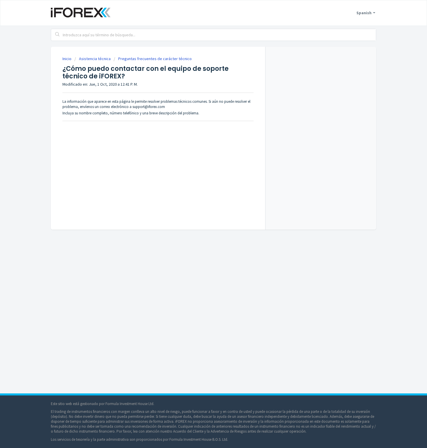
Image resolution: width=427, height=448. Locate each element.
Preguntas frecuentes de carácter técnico (155, 58)
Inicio (67, 58)
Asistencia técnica (95, 58)
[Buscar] (57, 35)
